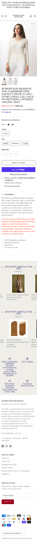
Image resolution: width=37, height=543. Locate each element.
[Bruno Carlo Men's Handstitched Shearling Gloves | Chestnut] (18, 329)
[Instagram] (6, 446)
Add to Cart (18, 163)
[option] (18, 49)
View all (18, 271)
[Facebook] (3, 446)
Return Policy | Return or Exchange (15, 471)
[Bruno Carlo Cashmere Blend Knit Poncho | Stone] (18, 284)
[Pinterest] (10, 446)
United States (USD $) (11, 533)
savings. (18, 10)
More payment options (18, 174)
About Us (5, 458)
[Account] (30, 16)
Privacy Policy (7, 468)
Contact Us (6, 461)
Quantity (5, 150)
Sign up (7, 502)
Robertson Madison (12, 120)
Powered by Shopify (26, 538)
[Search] (7, 16)
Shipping (5, 474)
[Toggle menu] (2, 16)
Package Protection (9, 464)
